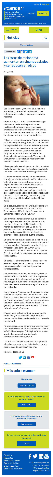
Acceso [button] (31, 13)
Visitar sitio (26, 405)
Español (45, 4)
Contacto (8, 455)
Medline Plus (18, 351)
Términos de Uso (11, 463)
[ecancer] (14, 8)
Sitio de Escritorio (12, 466)
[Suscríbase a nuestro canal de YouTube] (32, 357)
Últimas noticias (26, 45)
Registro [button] (43, 13)
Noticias (12, 37)
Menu (14, 29)
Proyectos (8, 458)
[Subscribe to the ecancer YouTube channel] (46, 456)
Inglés (36, 4)
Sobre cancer (26, 424)
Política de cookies (12, 460)
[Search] (45, 37)
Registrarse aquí (27, 385)
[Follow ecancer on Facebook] (30, 456)
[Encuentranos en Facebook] (28, 357)
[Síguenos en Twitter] (20, 357)
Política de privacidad (13, 468)
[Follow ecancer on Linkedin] (41, 456)
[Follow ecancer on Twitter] (35, 456)
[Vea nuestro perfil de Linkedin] (24, 357)
